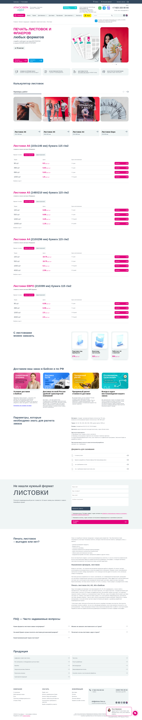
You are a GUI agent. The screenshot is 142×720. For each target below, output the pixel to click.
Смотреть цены (32, 60)
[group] (27, 109)
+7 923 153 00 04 (120, 8)
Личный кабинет (107, 1)
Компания (17, 689)
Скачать (45, 689)
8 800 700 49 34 (122, 690)
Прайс (34, 15)
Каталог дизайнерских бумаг (49, 694)
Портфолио (59, 15)
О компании (16, 692)
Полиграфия (24, 1)
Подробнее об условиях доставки (22, 405)
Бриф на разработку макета (49, 704)
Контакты (79, 15)
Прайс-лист (45, 692)
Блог (14, 696)
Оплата (74, 694)
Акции (88, 15)
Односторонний (29, 154)
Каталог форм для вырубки (49, 696)
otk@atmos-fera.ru (98, 701)
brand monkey (26, 715)
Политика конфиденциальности (21, 698)
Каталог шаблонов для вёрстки (50, 698)
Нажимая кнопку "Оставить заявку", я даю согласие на (99, 514)
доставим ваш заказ (83, 72)
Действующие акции (18, 694)
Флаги (28, 15)
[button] (112, 64)
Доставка (51, 15)
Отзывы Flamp (17, 700)
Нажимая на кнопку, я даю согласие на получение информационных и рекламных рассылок (97, 517)
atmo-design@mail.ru (123, 10)
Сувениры (16, 1)
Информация (77, 689)
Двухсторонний (40, 154)
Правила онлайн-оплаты (78, 700)
